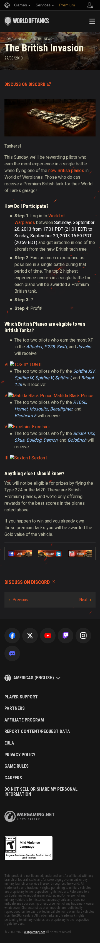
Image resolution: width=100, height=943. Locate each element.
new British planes (66, 170)
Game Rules (16, 766)
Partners (14, 708)
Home (8, 39)
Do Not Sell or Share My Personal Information (41, 792)
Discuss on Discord (24, 84)
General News (41, 39)
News (22, 39)
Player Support (21, 697)
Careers (13, 777)
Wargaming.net (34, 932)
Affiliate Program (24, 720)
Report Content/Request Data (37, 731)
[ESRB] (28, 848)
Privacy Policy (19, 754)
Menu (92, 21)
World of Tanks (26, 21)
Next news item (85, 600)
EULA (9, 743)
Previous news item (18, 600)
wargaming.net (29, 816)
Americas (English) (33, 677)
